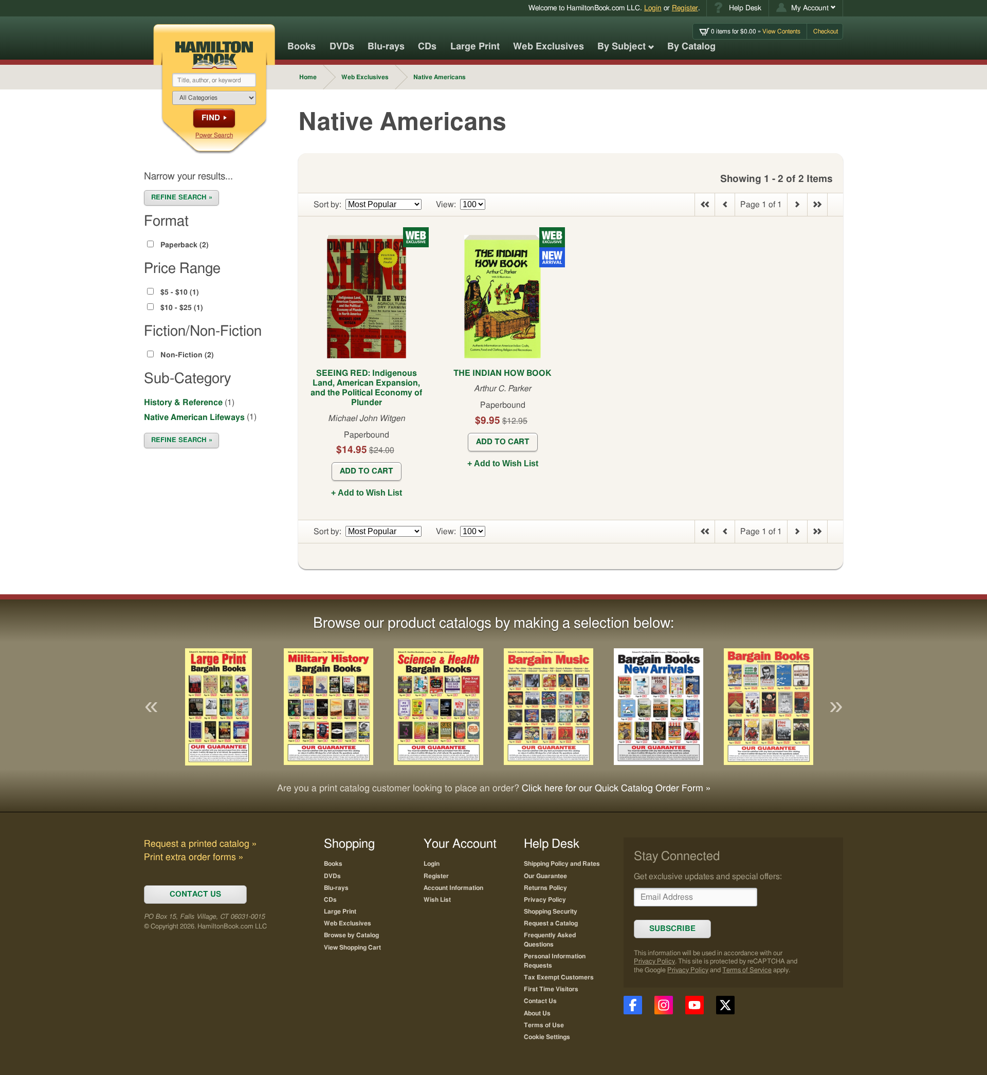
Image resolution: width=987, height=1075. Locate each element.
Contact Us (540, 1001)
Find (211, 118)
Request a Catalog (551, 923)
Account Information (453, 888)
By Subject (621, 46)
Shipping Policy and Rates (562, 864)
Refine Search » (181, 197)
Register (685, 8)
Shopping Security (550, 911)
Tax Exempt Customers (559, 977)
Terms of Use (544, 1025)
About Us (537, 1013)
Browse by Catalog (351, 935)
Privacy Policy (654, 961)
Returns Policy (545, 888)
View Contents (755, 31)
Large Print (475, 46)
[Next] (836, 707)
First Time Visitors (551, 989)
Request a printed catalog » (200, 844)
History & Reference (183, 402)
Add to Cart (366, 471)
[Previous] (151, 707)
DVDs (342, 46)
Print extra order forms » (193, 857)
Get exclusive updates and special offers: (708, 876)
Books (301, 46)
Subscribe (672, 929)
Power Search (214, 135)
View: (446, 205)
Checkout (825, 31)
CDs (427, 46)
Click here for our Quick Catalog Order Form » (616, 788)
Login (653, 8)
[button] (806, 8)
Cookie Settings (547, 1037)
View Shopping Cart (352, 947)
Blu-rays (386, 46)
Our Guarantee (545, 876)
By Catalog (691, 46)
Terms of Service (747, 970)
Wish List (437, 900)
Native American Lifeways (194, 417)
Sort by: (327, 205)
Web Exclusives (548, 46)
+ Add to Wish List (366, 492)
